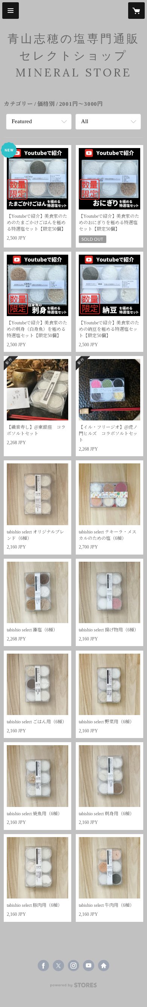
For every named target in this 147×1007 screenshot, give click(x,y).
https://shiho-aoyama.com (103, 965)
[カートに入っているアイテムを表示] (136, 10)
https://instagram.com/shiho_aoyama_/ (73, 965)
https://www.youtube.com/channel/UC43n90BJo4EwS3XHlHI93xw (88, 965)
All (84, 121)
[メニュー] (10, 10)
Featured (22, 121)
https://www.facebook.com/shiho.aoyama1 (43, 965)
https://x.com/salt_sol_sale (58, 965)
